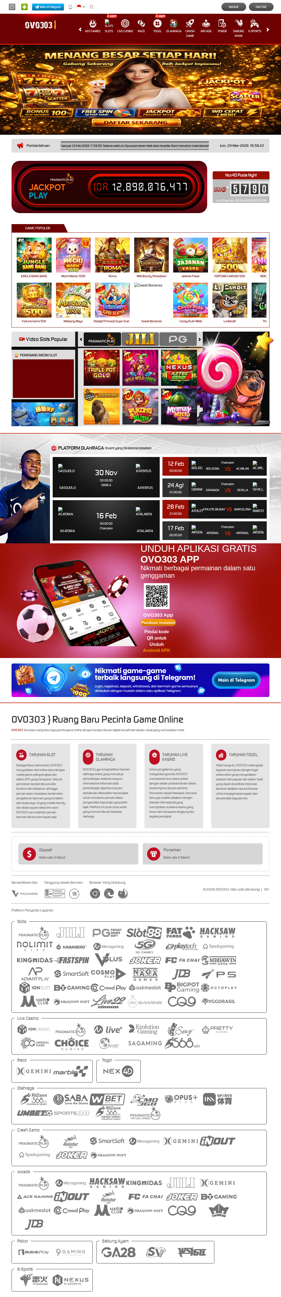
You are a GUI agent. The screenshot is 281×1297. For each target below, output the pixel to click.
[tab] (102, 339)
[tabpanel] (140, 90)
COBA (105, 361)
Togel (157, 31)
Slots (109, 31)
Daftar (261, 7)
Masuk (233, 7)
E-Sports (254, 31)
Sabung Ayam (238, 33)
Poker (222, 31)
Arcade (206, 31)
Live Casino (125, 31)
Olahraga (173, 31)
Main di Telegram (50, 7)
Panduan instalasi (158, 622)
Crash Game (190, 33)
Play (38, 196)
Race (141, 31)
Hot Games (92, 31)
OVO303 (17, 730)
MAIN (37, 255)
